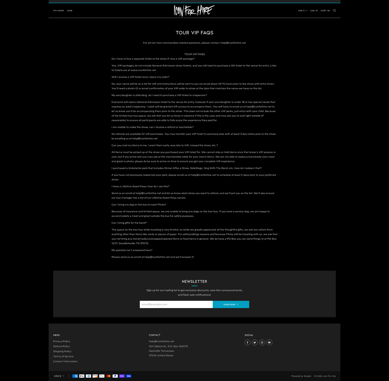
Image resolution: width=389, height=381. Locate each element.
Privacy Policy (61, 341)
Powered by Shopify (301, 376)
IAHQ (69, 10)
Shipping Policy (62, 351)
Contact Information (65, 361)
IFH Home (58, 10)
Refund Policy (61, 346)
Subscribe (230, 304)
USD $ (301, 10)
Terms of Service (63, 356)
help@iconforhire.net (161, 341)
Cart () (325, 10)
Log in (314, 10)
